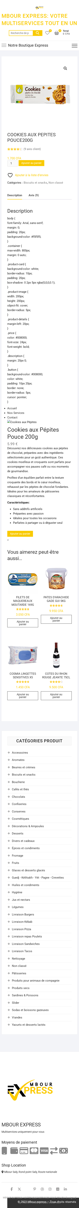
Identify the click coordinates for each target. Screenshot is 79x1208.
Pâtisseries (19, 973)
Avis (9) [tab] (34, 195)
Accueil (12, 408)
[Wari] (54, 1150)
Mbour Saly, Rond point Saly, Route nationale (30, 1171)
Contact (12, 417)
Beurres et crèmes (23, 767)
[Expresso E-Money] (24, 1150)
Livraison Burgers (23, 914)
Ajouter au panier (31, 163)
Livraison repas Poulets (27, 936)
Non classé (56, 182)
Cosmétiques (20, 818)
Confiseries (19, 804)
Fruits (15, 863)
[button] (65, 68)
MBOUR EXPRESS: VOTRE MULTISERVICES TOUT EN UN (39, 19)
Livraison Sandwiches (26, 944)
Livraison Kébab (22, 921)
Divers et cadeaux (23, 841)
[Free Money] (14, 1150)
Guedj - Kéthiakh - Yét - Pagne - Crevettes (38, 877)
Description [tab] (14, 195)
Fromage (17, 855)
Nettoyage (18, 958)
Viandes (17, 1017)
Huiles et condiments (25, 885)
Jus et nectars (21, 900)
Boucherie (18, 782)
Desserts (17, 833)
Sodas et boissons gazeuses (30, 1010)
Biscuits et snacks (35, 182)
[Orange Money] (4, 1150)
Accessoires (20, 752)
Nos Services (15, 413)
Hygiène (17, 892)
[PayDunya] (63, 1150)
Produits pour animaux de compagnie (35, 980)
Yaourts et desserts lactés (28, 1024)
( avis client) (32, 149)
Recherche (37, 33)
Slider (15, 1003)
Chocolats (18, 797)
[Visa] (44, 1150)
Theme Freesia (30, 1202)
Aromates (18, 760)
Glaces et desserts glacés (28, 870)
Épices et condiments (26, 848)
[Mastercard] (34, 1150)
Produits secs (21, 988)
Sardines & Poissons (25, 995)
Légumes (18, 907)
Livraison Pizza (21, 929)
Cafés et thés (20, 789)
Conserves (19, 811)
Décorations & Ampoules (28, 826)
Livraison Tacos (22, 951)
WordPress (55, 1202)
